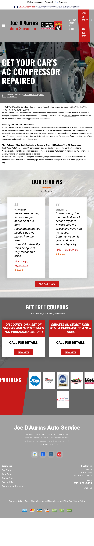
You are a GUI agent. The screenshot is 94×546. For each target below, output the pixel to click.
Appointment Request (13, 486)
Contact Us (7, 482)
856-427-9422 (84, 32)
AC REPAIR (74, 107)
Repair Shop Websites (34, 501)
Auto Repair (7, 474)
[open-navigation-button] (3, 25)
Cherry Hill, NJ (20, 210)
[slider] (47, 188)
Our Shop (6, 470)
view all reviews (47, 283)
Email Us (88, 488)
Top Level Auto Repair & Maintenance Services (49, 107)
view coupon (23, 352)
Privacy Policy (78, 501)
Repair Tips (7, 478)
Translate (63, 2)
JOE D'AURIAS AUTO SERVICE (15, 107)
